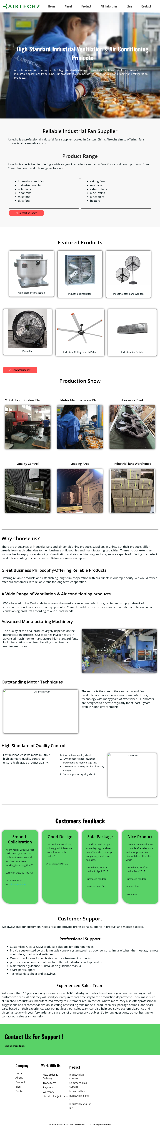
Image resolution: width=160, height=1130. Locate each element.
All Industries (109, 6)
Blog (129, 6)
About (68, 6)
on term (23, 884)
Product (86, 6)
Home (51, 6)
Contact (146, 6)
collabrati (14, 884)
